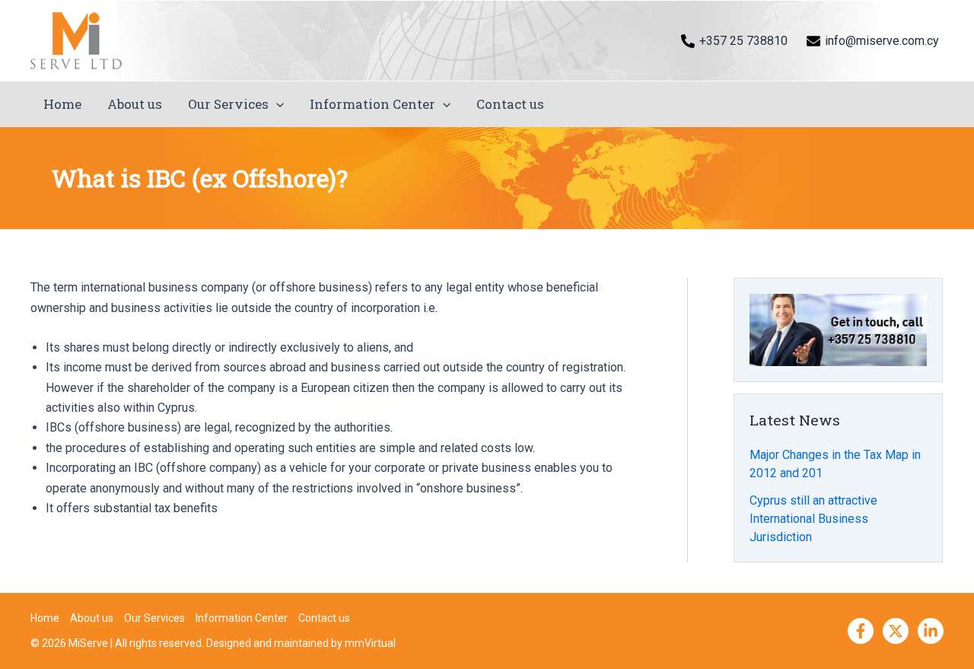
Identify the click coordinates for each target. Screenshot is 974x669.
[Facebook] (861, 631)
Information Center (372, 104)
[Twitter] (896, 631)
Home (62, 104)
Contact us (510, 104)
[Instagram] (931, 631)
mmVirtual (370, 643)
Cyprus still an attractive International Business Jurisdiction (813, 518)
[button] (276, 104)
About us (134, 104)
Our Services (228, 104)
